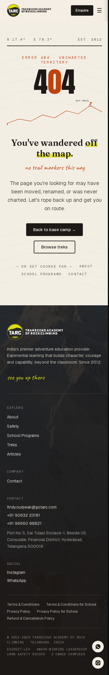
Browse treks (54, 247)
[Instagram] (98, 662)
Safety (13, 426)
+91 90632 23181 (23, 515)
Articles (14, 454)
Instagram (16, 572)
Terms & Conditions (23, 604)
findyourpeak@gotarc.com (32, 507)
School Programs (42, 274)
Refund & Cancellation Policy (30, 618)
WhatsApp (16, 580)
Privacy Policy (18, 611)
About (86, 266)
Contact (78, 274)
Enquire (82, 10)
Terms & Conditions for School (71, 604)
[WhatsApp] (98, 646)
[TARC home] (29, 10)
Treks (12, 444)
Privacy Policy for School (57, 611)
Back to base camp (54, 229)
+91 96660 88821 (24, 523)
